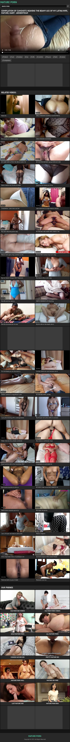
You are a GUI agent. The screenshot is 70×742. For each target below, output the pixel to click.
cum (13, 57)
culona (63, 57)
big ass (49, 57)
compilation (7, 60)
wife (33, 57)
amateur (20, 57)
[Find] (68, 6)
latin (56, 57)
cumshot (40, 57)
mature (6, 57)
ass (27, 57)
